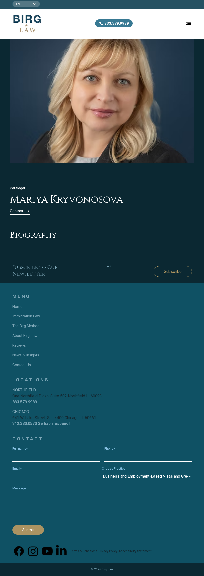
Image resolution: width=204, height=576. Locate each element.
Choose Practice (113, 468)
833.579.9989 (24, 402)
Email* (106, 266)
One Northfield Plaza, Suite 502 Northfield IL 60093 (57, 396)
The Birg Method (25, 326)
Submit (28, 530)
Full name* (20, 448)
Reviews (19, 345)
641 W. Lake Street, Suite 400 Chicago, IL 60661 (54, 417)
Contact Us (21, 365)
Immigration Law (26, 316)
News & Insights (25, 355)
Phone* (109, 448)
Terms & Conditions (83, 551)
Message (19, 488)
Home (17, 306)
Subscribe (173, 271)
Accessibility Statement (135, 551)
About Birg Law (24, 335)
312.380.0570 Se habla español (41, 423)
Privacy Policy (108, 551)
